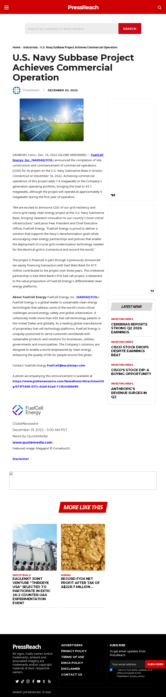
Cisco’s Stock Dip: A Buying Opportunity (131, 372)
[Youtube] (39, 681)
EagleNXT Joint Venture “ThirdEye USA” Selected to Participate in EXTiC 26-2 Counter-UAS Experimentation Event (31, 591)
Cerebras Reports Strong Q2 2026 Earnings (129, 328)
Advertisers (72, 645)
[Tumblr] (44, 681)
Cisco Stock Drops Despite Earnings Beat (130, 351)
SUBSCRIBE (155, 664)
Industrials (30, 47)
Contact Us (71, 674)
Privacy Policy (74, 651)
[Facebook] (34, 681)
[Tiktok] (23, 681)
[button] (6, 6)
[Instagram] (28, 681)
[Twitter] (18, 681)
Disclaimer (21, 459)
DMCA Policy (72, 663)
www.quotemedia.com (32, 442)
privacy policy (137, 676)
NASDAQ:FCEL (42, 160)
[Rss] (50, 681)
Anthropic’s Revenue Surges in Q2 (129, 393)
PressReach (31, 90)
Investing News (122, 319)
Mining (66, 575)
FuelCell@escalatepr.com (66, 365)
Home (16, 47)
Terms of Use (72, 657)
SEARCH (129, 29)
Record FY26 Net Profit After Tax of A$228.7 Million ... (80, 583)
